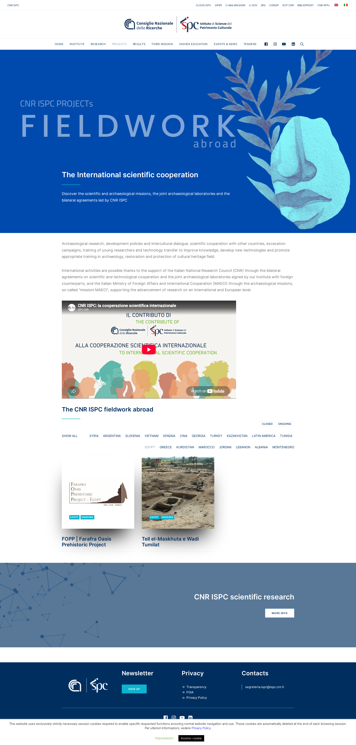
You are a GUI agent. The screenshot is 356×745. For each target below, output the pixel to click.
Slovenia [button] (132, 436)
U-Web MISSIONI (235, 5)
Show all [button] (69, 436)
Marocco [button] (206, 447)
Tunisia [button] (286, 436)
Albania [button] (261, 447)
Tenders (250, 44)
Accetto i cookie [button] (191, 738)
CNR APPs (323, 5)
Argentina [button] (112, 436)
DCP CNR (288, 5)
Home (59, 44)
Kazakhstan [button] (237, 436)
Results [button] (139, 44)
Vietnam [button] (151, 436)
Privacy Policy (196, 698)
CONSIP (274, 5)
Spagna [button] (169, 436)
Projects (119, 44)
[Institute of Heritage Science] (177, 24)
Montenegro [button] (283, 447)
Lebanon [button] (243, 447)
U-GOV (253, 5)
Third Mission (162, 44)
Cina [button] (183, 436)
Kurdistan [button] (185, 447)
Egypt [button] (150, 447)
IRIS (263, 5)
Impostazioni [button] (164, 738)
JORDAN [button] (225, 447)
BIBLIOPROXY (305, 5)
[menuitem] (204, 5)
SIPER (218, 5)
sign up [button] (134, 689)
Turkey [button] (216, 436)
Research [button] (98, 44)
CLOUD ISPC (203, 5)
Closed (267, 423)
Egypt (74, 517)
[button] (267, 44)
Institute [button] (77, 44)
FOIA (189, 692)
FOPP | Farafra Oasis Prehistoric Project (86, 542)
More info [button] (280, 613)
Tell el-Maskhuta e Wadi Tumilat (170, 542)
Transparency (196, 687)
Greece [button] (166, 447)
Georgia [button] (198, 436)
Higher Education (193, 44)
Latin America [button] (263, 436)
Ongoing (284, 423)
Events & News (225, 44)
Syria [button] (93, 436)
